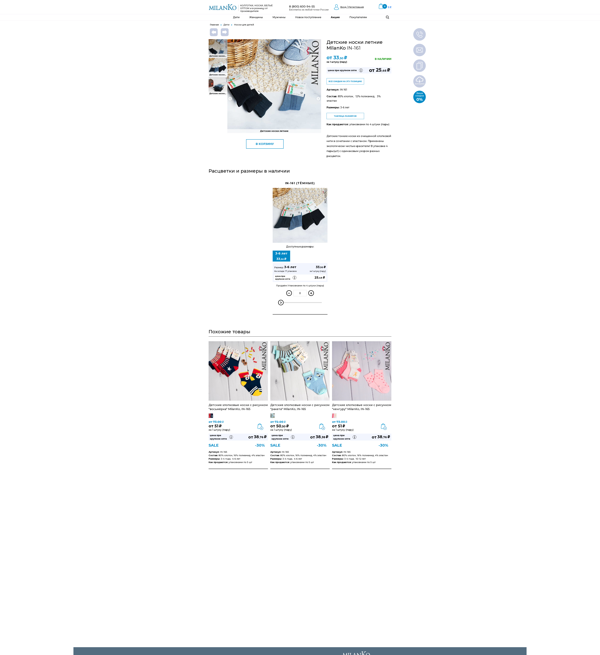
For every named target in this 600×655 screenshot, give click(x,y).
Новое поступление (308, 17)
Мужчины (279, 17)
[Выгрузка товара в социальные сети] (419, 81)
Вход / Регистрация (352, 7)
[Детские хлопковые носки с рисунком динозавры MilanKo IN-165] (225, 32)
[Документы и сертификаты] (419, 65)
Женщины (256, 17)
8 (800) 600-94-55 (302, 6)
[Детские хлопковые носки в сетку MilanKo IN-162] (214, 32)
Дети (236, 17)
